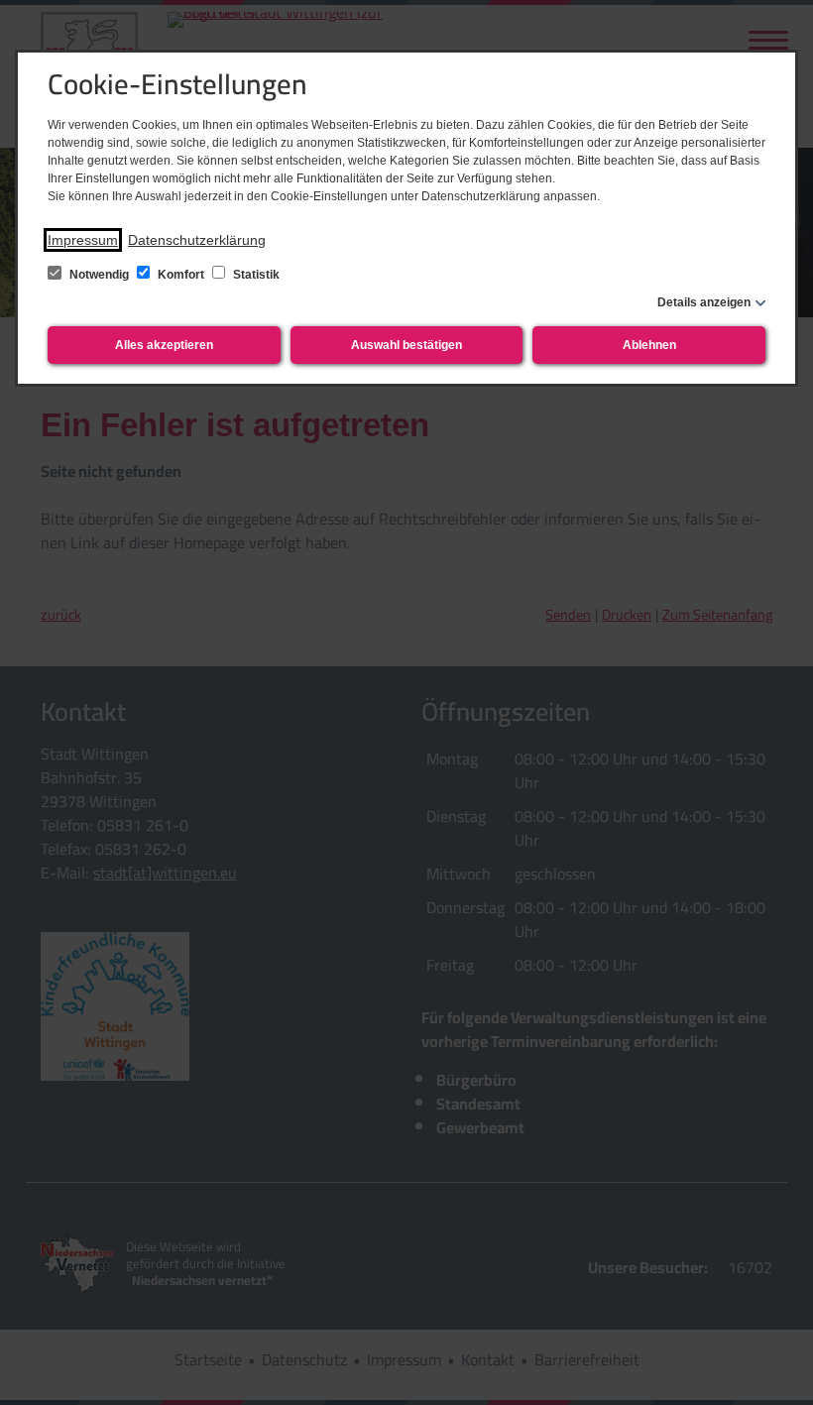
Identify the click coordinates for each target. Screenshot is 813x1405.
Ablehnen (649, 345)
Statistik (255, 275)
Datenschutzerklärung (197, 240)
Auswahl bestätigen (406, 345)
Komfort (181, 275)
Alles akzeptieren (164, 345)
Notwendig (99, 275)
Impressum (83, 240)
